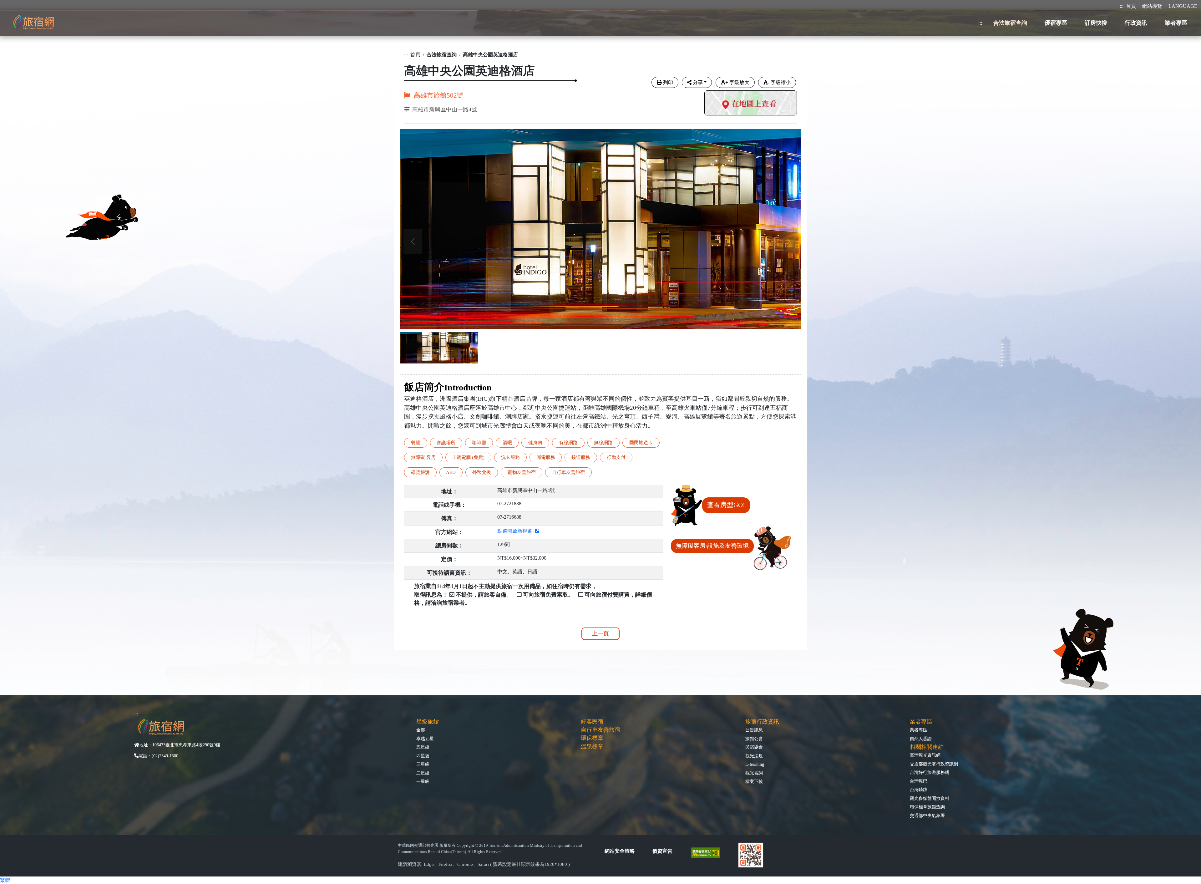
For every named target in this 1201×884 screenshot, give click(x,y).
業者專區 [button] (1176, 23)
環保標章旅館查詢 (927, 806)
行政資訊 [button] (1136, 23)
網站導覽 (1152, 6)
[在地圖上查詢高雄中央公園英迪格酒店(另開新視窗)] (750, 103)
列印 (668, 82)
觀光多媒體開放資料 (929, 798)
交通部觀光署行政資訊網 (934, 763)
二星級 (422, 772)
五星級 (422, 746)
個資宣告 (662, 851)
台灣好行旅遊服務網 (929, 772)
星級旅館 (427, 722)
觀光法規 (754, 755)
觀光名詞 (754, 772)
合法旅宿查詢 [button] (1010, 23)
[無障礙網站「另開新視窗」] (708, 852)
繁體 (5, 880)
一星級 (422, 781)
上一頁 (600, 633)
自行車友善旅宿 (600, 730)
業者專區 (918, 729)
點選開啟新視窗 (516, 531)
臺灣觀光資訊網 (925, 755)
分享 (698, 82)
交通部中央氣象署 (927, 815)
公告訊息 (754, 729)
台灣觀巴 (918, 781)
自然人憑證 (921, 738)
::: (1121, 6)
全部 (420, 729)
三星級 (422, 764)
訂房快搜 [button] (1096, 23)
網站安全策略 (620, 851)
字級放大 (737, 82)
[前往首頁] (33, 23)
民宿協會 (754, 746)
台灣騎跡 (918, 789)
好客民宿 (592, 722)
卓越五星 (425, 738)
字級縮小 (779, 82)
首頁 (1131, 6)
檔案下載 (754, 781)
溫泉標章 (592, 746)
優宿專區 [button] (1056, 23)
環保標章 (592, 738)
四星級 (422, 755)
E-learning (754, 764)
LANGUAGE (1182, 6)
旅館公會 (754, 738)
